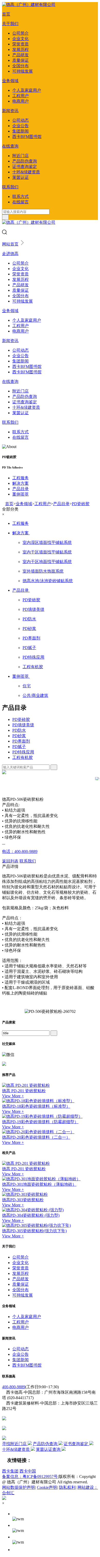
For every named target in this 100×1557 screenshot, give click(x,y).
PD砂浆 (19, 736)
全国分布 (20, 66)
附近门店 (20, 155)
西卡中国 (27, 1471)
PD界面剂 (21, 741)
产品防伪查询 (24, 161)
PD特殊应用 (23, 752)
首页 (6, 14)
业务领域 (10, 81)
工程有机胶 (22, 757)
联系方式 (20, 196)
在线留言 (20, 202)
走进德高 (10, 253)
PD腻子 (19, 746)
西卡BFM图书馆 (27, 136)
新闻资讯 (10, 111)
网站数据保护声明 (18, 1487)
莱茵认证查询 (49, 1449)
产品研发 (20, 55)
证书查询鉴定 (24, 166)
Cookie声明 (47, 1487)
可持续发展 (22, 71)
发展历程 (20, 49)
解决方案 (20, 483)
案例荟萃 (20, 494)
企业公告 (20, 126)
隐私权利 (67, 1487)
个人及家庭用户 (26, 90)
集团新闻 (20, 131)
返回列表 (10, 861)
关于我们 (10, 23)
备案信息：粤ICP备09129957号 (30, 1476)
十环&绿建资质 (26, 172)
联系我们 (10, 187)
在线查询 (10, 146)
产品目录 (20, 489)
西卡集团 (10, 1471)
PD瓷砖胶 (80, 504)
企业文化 (20, 38)
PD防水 (19, 730)
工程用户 (20, 96)
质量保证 (20, 60)
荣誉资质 (20, 44)
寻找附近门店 (15, 1444)
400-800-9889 (13, 1387)
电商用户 (20, 101)
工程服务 (20, 478)
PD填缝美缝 (23, 725)
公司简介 (20, 33)
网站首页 (10, 244)
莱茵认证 (20, 177)
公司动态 (20, 120)
